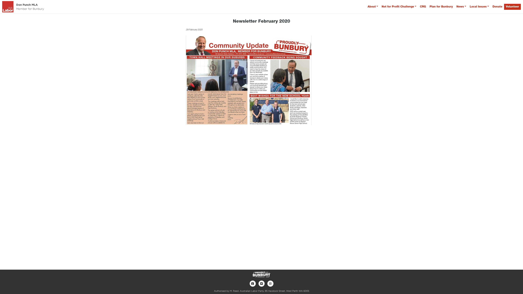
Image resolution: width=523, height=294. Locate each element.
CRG (423, 7)
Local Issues (478, 7)
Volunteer (512, 7)
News (460, 7)
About (372, 7)
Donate (497, 7)
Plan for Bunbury (441, 7)
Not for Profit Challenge (398, 7)
